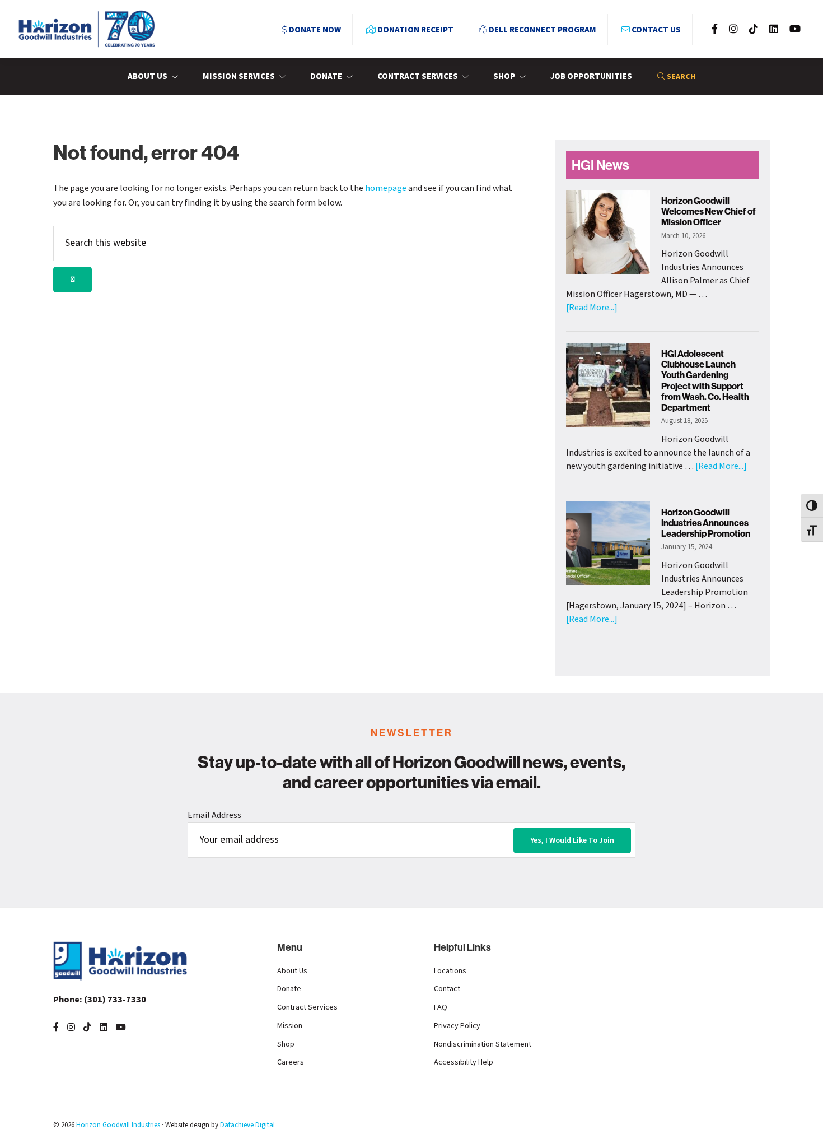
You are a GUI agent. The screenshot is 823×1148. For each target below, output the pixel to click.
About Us (292, 971)
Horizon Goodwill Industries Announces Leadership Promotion (705, 522)
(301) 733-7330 (99, 999)
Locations (450, 971)
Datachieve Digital (247, 1125)
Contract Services (307, 1007)
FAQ (440, 1007)
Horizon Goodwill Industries (118, 1125)
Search (680, 76)
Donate (289, 988)
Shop (285, 1044)
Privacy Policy (457, 1025)
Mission (289, 1025)
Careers (290, 1062)
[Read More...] (592, 307)
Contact (447, 988)
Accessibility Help (463, 1062)
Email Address (214, 815)
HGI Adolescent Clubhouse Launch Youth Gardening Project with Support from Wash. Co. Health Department (705, 380)
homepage (385, 188)
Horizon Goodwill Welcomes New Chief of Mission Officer (708, 211)
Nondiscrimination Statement (482, 1044)
